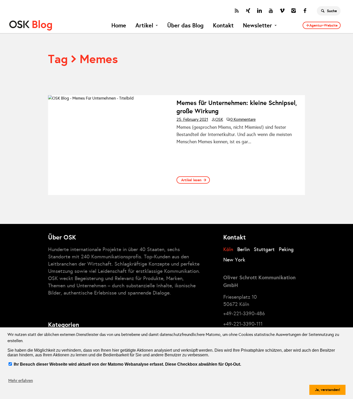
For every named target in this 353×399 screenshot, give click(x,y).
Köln (228, 249)
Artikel (144, 25)
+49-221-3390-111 (243, 324)
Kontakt (223, 25)
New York (234, 260)
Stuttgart (264, 249)
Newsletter (257, 25)
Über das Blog (185, 25)
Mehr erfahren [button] (20, 380)
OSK (219, 119)
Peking (286, 249)
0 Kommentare (243, 119)
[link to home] (30, 25)
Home (118, 25)
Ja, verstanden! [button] (327, 389)
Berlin (243, 249)
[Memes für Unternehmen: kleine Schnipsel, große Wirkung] (110, 145)
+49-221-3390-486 (244, 313)
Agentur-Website (323, 25)
